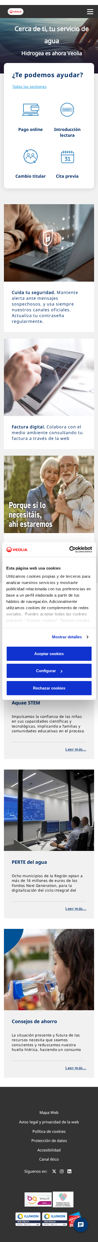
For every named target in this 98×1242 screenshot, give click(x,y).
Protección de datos (49, 1140)
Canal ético (49, 1159)
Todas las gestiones (29, 86)
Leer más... (75, 749)
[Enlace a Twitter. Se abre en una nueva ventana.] (54, 1172)
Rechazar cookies (49, 688)
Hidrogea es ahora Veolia (51, 53)
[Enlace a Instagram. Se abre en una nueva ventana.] (62, 1172)
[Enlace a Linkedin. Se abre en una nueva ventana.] (69, 1172)
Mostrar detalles (67, 637)
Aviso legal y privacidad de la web (49, 1121)
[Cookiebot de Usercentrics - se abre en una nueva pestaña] (70, 549)
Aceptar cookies (49, 653)
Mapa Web (49, 1112)
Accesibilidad (49, 1149)
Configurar (46, 671)
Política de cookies (49, 1131)
